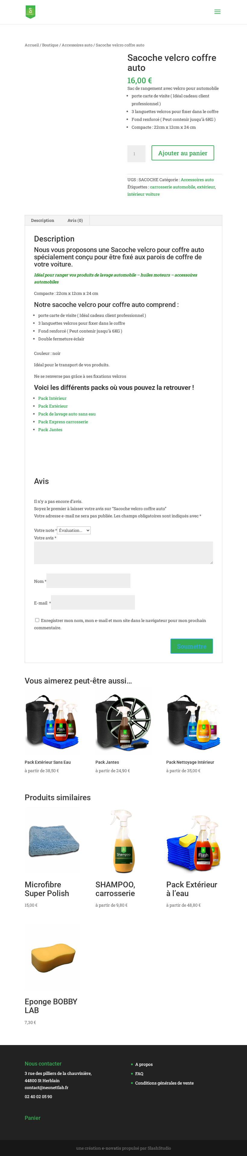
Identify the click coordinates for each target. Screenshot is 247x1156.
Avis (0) (75, 220)
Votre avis (45, 538)
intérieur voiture (143, 194)
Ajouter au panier (183, 153)
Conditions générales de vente (164, 1083)
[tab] (42, 220)
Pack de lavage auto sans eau (67, 414)
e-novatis (111, 1148)
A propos (144, 1064)
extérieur (206, 187)
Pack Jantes (50, 429)
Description (42, 220)
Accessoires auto (77, 45)
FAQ (139, 1073)
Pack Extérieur (53, 406)
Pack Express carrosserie (63, 422)
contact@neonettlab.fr (46, 1087)
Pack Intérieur (52, 398)
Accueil (32, 45)
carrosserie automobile (172, 187)
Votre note (45, 530)
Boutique (50, 45)
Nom (40, 581)
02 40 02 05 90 (38, 1096)
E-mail (42, 603)
